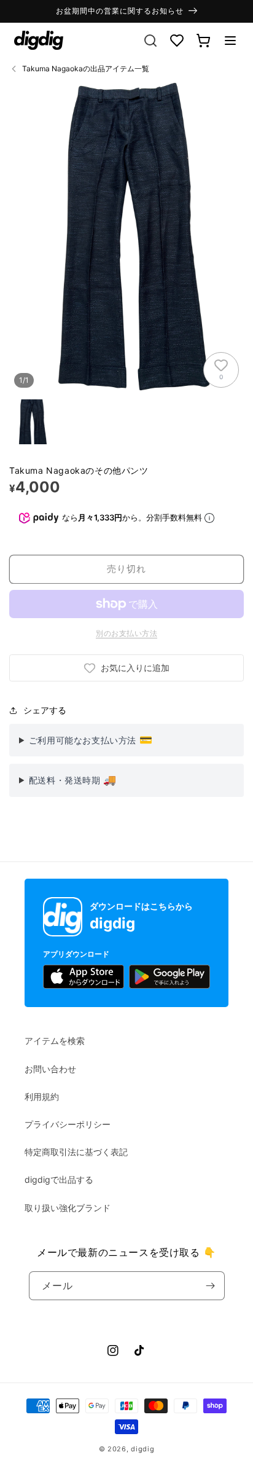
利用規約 (42, 1096)
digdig (142, 1449)
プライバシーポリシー (68, 1124)
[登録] (210, 1285)
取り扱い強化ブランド (68, 1207)
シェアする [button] (44, 710)
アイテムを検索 (55, 1040)
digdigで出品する (59, 1179)
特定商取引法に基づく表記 (76, 1152)
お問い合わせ (50, 1069)
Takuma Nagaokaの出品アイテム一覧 (85, 68)
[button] (230, 40)
